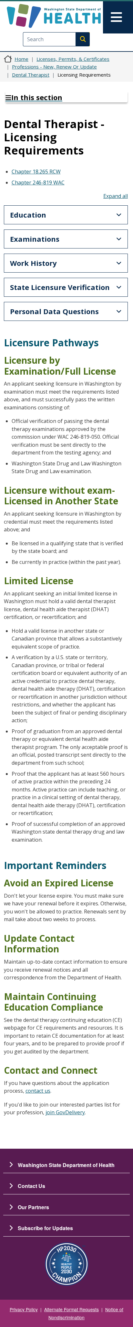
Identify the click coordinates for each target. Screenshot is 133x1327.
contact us (38, 1090)
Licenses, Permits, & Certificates (72, 59)
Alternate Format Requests (71, 1309)
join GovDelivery (65, 1112)
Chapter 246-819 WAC (38, 182)
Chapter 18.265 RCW (36, 171)
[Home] (54, 16)
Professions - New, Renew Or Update (54, 66)
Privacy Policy (24, 1309)
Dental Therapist (30, 74)
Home (21, 59)
